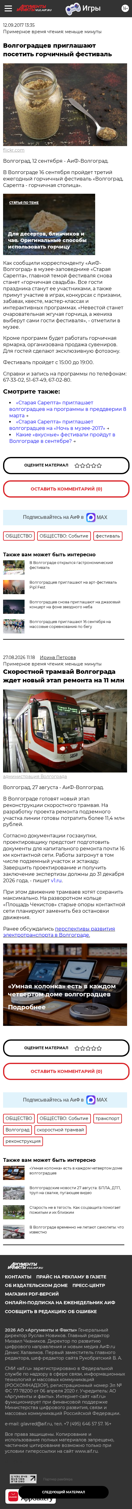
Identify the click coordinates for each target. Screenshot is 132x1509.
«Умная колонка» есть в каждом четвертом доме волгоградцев (62, 990)
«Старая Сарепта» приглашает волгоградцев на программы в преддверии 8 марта (67, 409)
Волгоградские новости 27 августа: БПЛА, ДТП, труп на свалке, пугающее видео (75, 1190)
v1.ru (56, 881)
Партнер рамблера (57, 1479)
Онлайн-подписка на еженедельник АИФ (60, 1302)
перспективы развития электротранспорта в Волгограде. (59, 932)
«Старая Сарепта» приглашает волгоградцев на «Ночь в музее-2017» (57, 425)
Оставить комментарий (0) (66, 489)
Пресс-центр (88, 1285)
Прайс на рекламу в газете (71, 1277)
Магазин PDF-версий (32, 1294)
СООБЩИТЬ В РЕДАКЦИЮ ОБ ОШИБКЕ (51, 1311)
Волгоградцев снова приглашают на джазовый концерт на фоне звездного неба (74, 604)
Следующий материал (63, 1492)
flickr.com (14, 150)
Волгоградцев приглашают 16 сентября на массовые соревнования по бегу (70, 624)
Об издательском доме (36, 1285)
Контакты (18, 1277)
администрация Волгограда (35, 776)
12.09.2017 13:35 (19, 25)
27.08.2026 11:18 (19, 657)
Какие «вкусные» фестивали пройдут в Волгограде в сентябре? (62, 438)
